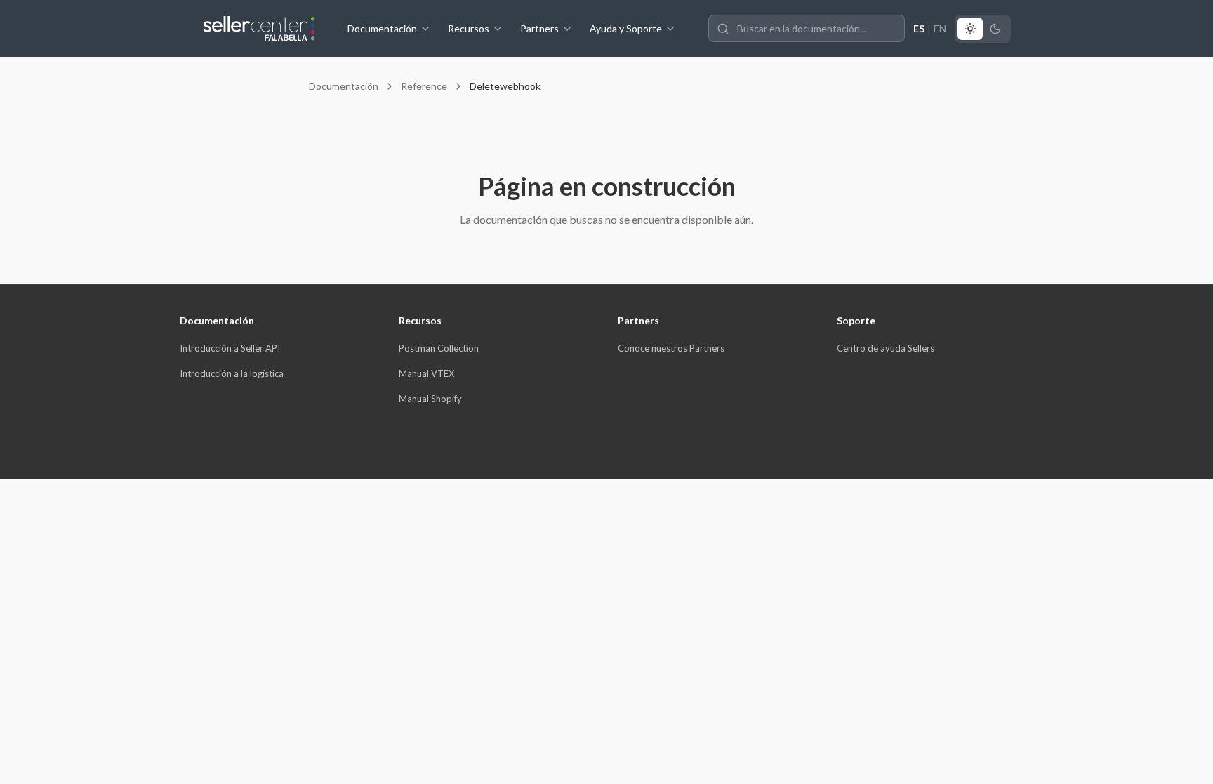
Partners (539, 28)
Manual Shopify (430, 398)
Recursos (468, 28)
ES (918, 28)
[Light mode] (970, 29)
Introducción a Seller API (230, 348)
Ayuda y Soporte (626, 28)
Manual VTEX (426, 373)
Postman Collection (439, 348)
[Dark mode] (995, 29)
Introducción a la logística (232, 373)
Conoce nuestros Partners (671, 348)
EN (940, 28)
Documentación (382, 28)
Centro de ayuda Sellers (885, 348)
